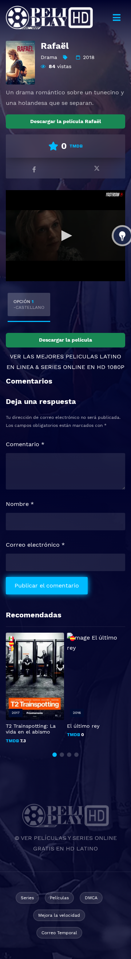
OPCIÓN (28, 304)
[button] (54, 754)
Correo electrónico (35, 544)
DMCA (91, 897)
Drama (49, 57)
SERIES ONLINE (63, 366)
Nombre (20, 503)
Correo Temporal (59, 932)
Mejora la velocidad (59, 915)
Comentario (25, 444)
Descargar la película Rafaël (65, 121)
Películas (59, 897)
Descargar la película (65, 340)
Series (27, 897)
